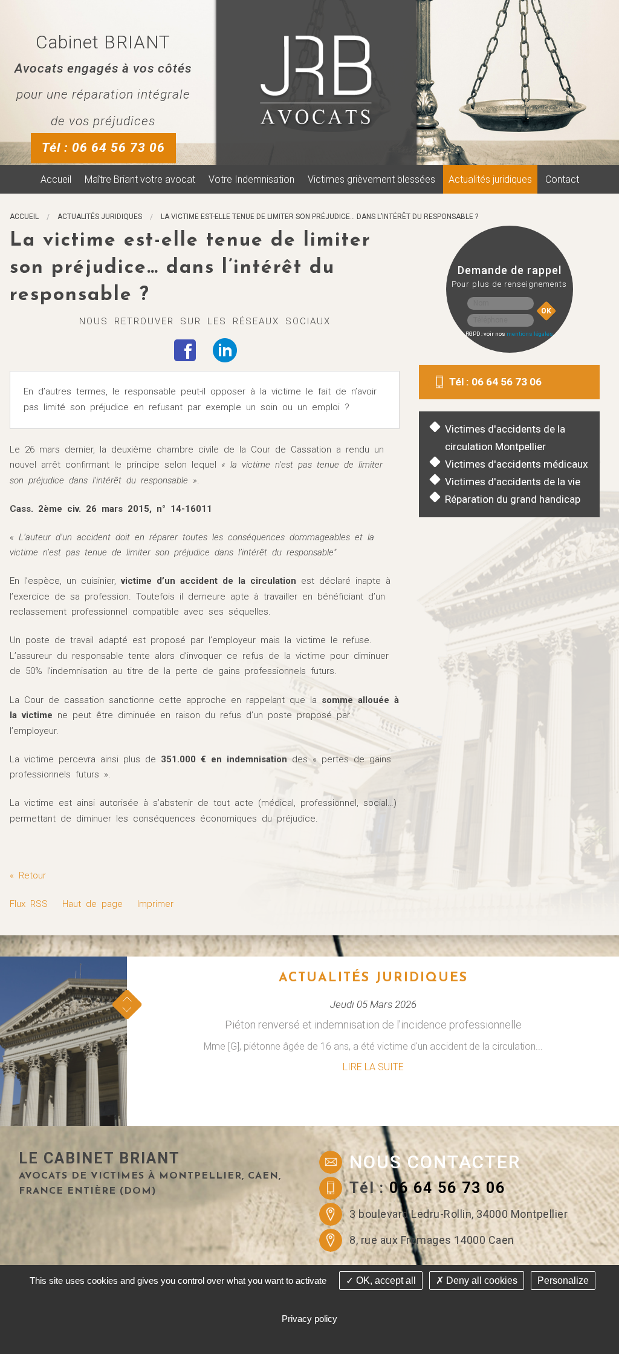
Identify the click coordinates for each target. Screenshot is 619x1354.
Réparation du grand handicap (512, 499)
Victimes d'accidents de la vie (512, 482)
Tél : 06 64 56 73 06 (103, 147)
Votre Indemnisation (251, 179)
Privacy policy (309, 1318)
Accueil (56, 179)
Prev (127, 999)
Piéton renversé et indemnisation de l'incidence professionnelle (373, 1024)
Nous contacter (434, 1161)
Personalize (563, 1280)
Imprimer (155, 903)
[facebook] (184, 349)
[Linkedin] (224, 349)
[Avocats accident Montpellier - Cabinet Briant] (316, 80)
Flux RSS (29, 903)
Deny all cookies (480, 1280)
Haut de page (92, 903)
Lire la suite (373, 1067)
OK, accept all (385, 1280)
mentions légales (530, 333)
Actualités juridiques (490, 179)
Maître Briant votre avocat (140, 179)
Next (127, 1009)
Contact (562, 179)
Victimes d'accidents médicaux (516, 464)
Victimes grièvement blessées (371, 179)
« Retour (28, 875)
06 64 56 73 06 (447, 1188)
